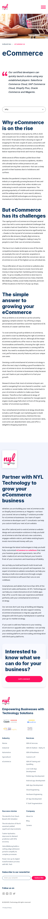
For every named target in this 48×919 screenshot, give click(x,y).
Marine (4, 743)
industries (6, 44)
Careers (29, 825)
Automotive (6, 752)
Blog (28, 821)
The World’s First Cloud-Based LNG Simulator (10, 817)
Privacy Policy (7, 908)
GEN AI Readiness (32, 752)
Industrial (5, 748)
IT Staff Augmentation (34, 803)
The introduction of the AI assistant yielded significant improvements (11, 826)
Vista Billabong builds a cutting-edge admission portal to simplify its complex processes (11, 850)
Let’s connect (24, 679)
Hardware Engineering (34, 794)
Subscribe (39, 877)
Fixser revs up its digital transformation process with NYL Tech (11, 862)
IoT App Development (34, 799)
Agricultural (6, 757)
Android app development (35, 780)
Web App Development (34, 785)
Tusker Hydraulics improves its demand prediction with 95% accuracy (10, 837)
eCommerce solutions (26, 550)
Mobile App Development (35, 776)
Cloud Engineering (32, 789)
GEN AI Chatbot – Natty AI (35, 748)
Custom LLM (30, 757)
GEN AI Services (32, 743)
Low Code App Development (31, 770)
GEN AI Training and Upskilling (33, 763)
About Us (29, 816)
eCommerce (19, 44)
